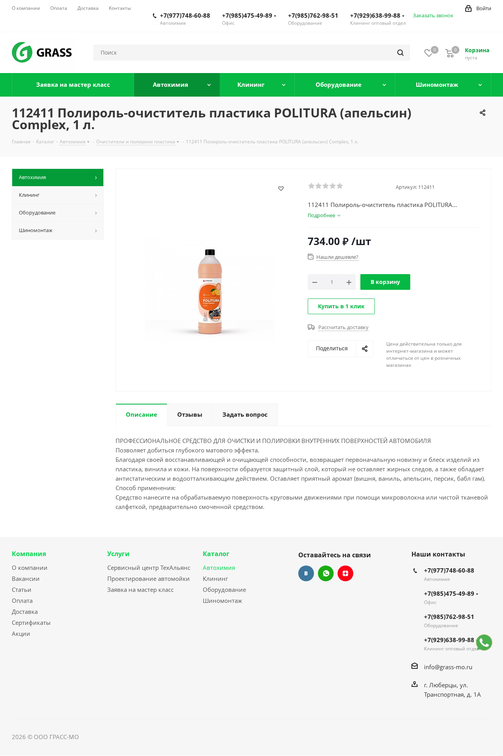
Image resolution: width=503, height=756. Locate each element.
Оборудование (224, 589)
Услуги (118, 553)
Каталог (216, 553)
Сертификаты (31, 622)
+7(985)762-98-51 (313, 15)
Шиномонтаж (222, 600)
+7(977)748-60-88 (185, 15)
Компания (29, 553)
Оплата (22, 600)
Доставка (25, 611)
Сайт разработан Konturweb (120, 737)
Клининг (215, 578)
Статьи (21, 589)
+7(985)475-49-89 (247, 15)
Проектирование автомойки (148, 578)
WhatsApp (326, 573)
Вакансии (26, 578)
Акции (21, 633)
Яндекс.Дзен (345, 573)
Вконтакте (306, 573)
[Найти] (400, 52)
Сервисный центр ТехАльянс (148, 567)
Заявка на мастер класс (140, 589)
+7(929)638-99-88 (375, 15)
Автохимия (219, 567)
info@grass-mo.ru (448, 667)
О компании (30, 567)
